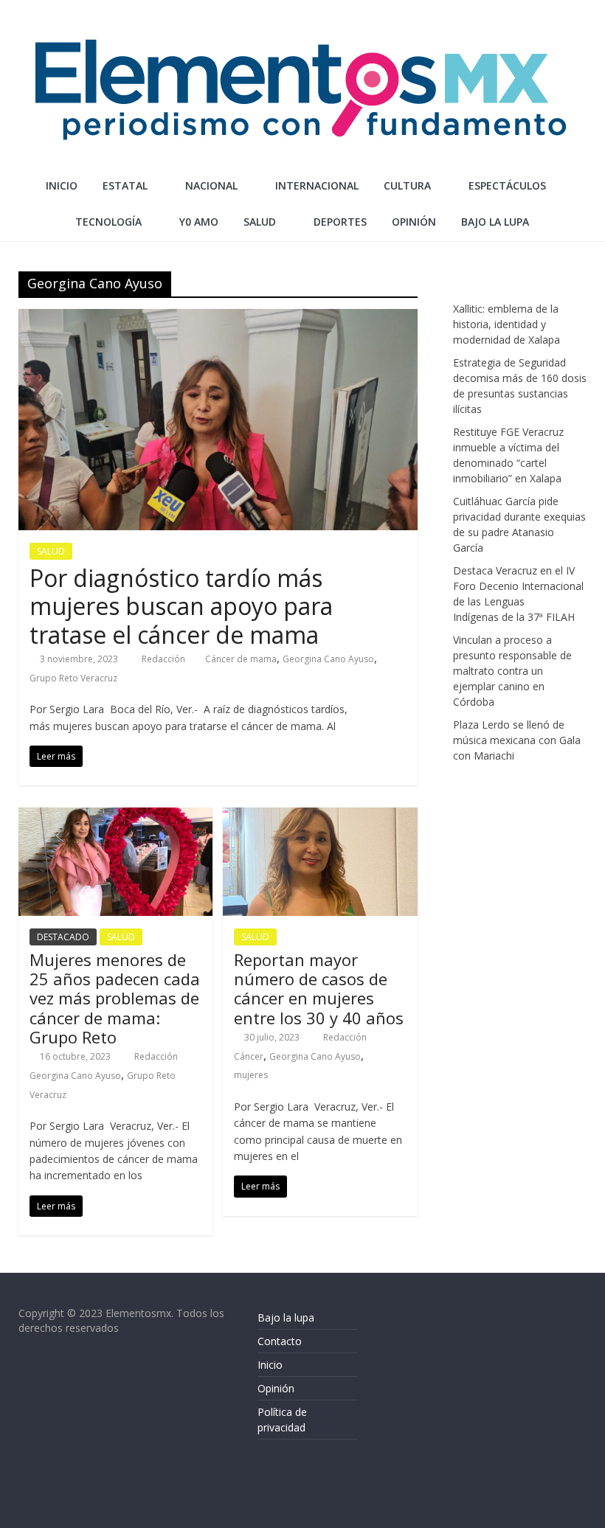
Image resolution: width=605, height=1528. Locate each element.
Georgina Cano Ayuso (328, 659)
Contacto (279, 1341)
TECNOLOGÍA (108, 222)
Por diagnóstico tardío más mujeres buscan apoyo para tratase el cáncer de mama (181, 606)
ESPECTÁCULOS (507, 185)
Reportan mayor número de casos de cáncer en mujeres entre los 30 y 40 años (319, 988)
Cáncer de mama (241, 659)
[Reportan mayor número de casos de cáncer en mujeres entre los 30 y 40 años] (320, 816)
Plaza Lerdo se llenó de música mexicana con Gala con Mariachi (517, 740)
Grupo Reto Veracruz (73, 678)
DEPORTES (340, 222)
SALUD (259, 222)
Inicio (61, 185)
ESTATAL (125, 185)
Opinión (275, 1388)
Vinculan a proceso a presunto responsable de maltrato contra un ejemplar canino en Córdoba (512, 671)
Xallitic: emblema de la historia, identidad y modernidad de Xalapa (506, 324)
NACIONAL (211, 185)
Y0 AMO (198, 222)
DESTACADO (63, 937)
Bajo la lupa (495, 222)
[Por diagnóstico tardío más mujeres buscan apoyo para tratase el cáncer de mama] (218, 318)
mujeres (251, 1075)
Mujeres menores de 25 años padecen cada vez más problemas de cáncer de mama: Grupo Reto (115, 998)
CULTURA (407, 185)
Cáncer (248, 1056)
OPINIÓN (414, 222)
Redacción (164, 659)
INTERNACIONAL (317, 185)
